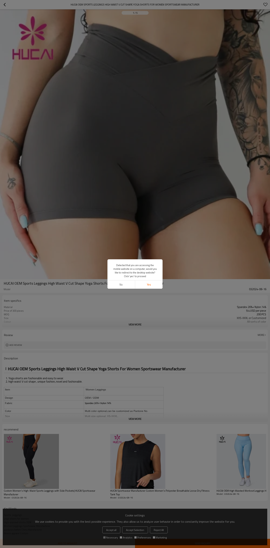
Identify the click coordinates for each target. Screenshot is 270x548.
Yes (149, 284)
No (121, 284)
